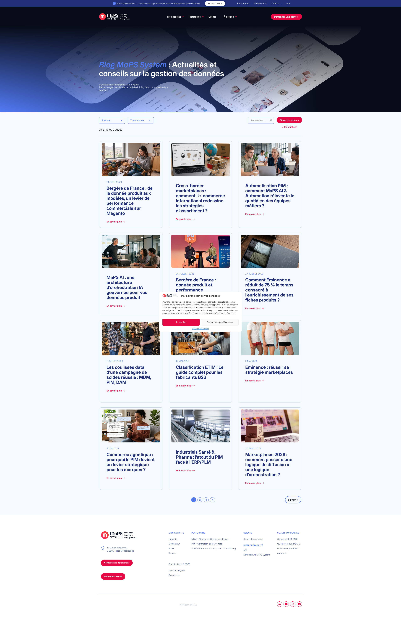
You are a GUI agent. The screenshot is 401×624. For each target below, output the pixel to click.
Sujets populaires (288, 532)
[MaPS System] (114, 16)
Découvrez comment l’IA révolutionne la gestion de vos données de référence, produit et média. (158, 3)
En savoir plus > (215, 3)
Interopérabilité (253, 545)
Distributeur (174, 543)
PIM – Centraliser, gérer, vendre (206, 543)
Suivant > (293, 499)
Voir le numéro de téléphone (116, 563)
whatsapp (292, 604)
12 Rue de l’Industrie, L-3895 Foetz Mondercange (120, 549)
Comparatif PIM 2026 (287, 539)
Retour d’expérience (253, 539)
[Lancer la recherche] (271, 120)
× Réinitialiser (289, 127)
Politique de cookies (200, 329)
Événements (260, 3)
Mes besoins (174, 16)
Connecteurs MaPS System (256, 554)
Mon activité (176, 532)
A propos (281, 553)
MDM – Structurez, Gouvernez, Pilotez (210, 539)
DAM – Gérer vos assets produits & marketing (213, 548)
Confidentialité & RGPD (179, 564)
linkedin (279, 604)
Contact (275, 3)
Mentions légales (177, 570)
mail (299, 604)
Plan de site (174, 575)
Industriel (173, 539)
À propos (229, 16)
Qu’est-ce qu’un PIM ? (288, 548)
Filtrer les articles (289, 120)
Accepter (181, 322)
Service (172, 553)
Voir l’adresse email (113, 576)
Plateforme (195, 16)
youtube (286, 604)
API (245, 550)
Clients (212, 16)
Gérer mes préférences (220, 322)
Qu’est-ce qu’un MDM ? (288, 543)
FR (287, 3)
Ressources (243, 3)
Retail (171, 548)
